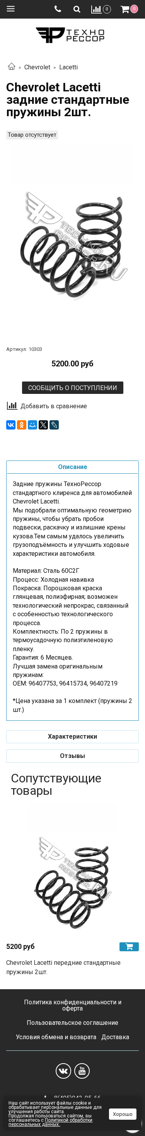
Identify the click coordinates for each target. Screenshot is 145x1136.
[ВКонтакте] (10, 425)
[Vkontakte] (63, 1071)
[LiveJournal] (54, 425)
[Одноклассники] (21, 425)
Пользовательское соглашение (72, 1022)
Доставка (115, 1037)
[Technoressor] (72, 33)
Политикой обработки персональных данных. (50, 1122)
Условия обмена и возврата (56, 1037)
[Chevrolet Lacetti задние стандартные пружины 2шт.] (72, 237)
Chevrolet (37, 67)
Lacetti (68, 67)
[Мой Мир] (32, 425)
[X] (43, 425)
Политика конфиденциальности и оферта (72, 1005)
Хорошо (123, 1114)
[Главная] (11, 67)
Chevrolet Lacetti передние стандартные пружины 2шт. (63, 967)
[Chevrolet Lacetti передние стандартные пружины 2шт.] (72, 869)
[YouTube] (82, 1071)
